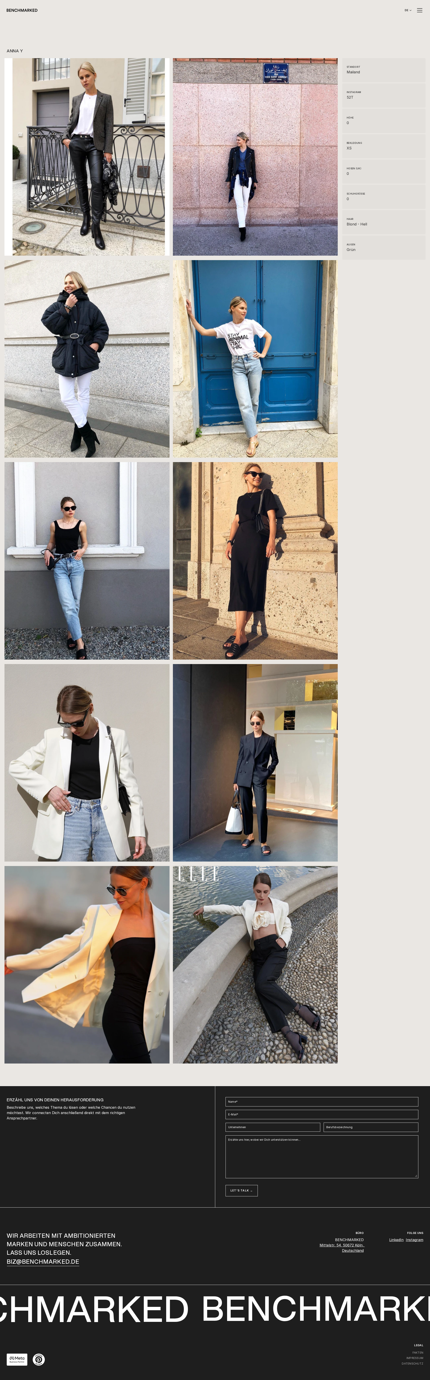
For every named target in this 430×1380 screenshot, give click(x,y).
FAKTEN (418, 1352)
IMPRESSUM (414, 1358)
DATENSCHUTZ (412, 1363)
